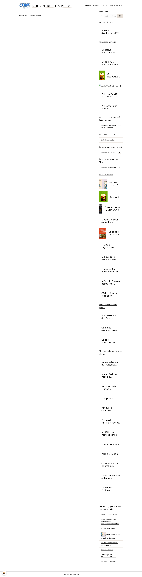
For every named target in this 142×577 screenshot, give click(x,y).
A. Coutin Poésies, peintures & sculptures (110, 282)
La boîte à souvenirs (108, 167)
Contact (105, 5)
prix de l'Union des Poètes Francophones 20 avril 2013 (110, 317)
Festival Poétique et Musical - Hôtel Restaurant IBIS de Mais (110, 521)
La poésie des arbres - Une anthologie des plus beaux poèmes (114, 233)
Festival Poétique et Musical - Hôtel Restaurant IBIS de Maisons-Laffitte (110, 476)
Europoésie (107, 398)
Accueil (88, 5)
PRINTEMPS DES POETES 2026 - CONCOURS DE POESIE (109, 95)
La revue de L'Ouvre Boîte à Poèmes (108, 126)
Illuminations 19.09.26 (109, 514)
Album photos (116, 5)
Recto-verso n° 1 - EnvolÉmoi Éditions (114, 183)
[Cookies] (4, 573)
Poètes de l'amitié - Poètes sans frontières (110, 421)
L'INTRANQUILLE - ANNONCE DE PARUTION (112, 209)
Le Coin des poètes (108, 140)
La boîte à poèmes (108, 152)
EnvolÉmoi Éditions (107, 489)
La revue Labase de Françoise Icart (110, 363)
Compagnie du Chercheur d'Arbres (109, 464)
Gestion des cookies (71, 574)
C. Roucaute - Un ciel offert (113, 75)
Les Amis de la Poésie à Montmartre (109, 375)
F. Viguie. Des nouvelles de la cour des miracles (109, 270)
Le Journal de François (108, 387)
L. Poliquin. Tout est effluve (109, 221)
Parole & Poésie (109, 454)
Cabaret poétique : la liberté (108, 341)
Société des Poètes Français (110, 433)
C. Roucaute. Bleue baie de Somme (108, 258)
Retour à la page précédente (30, 15)
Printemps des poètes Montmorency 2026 (109, 107)
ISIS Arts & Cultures (106, 409)
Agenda (96, 5)
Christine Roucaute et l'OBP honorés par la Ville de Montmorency (109, 51)
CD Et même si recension (109, 294)
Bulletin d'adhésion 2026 (110, 31)
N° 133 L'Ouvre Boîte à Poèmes (109, 63)
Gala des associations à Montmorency (109, 329)
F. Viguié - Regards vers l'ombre (108, 246)
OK (120, 16)
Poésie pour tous (110, 444)
